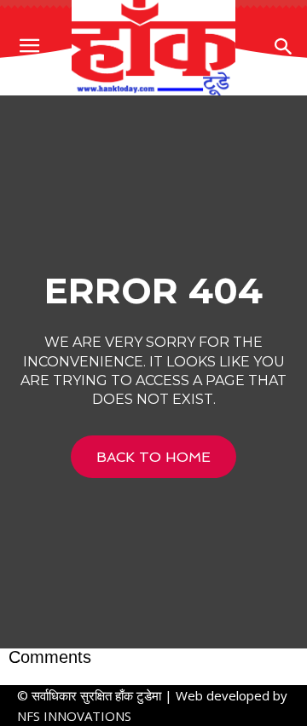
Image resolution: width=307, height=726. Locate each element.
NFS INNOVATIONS (74, 715)
